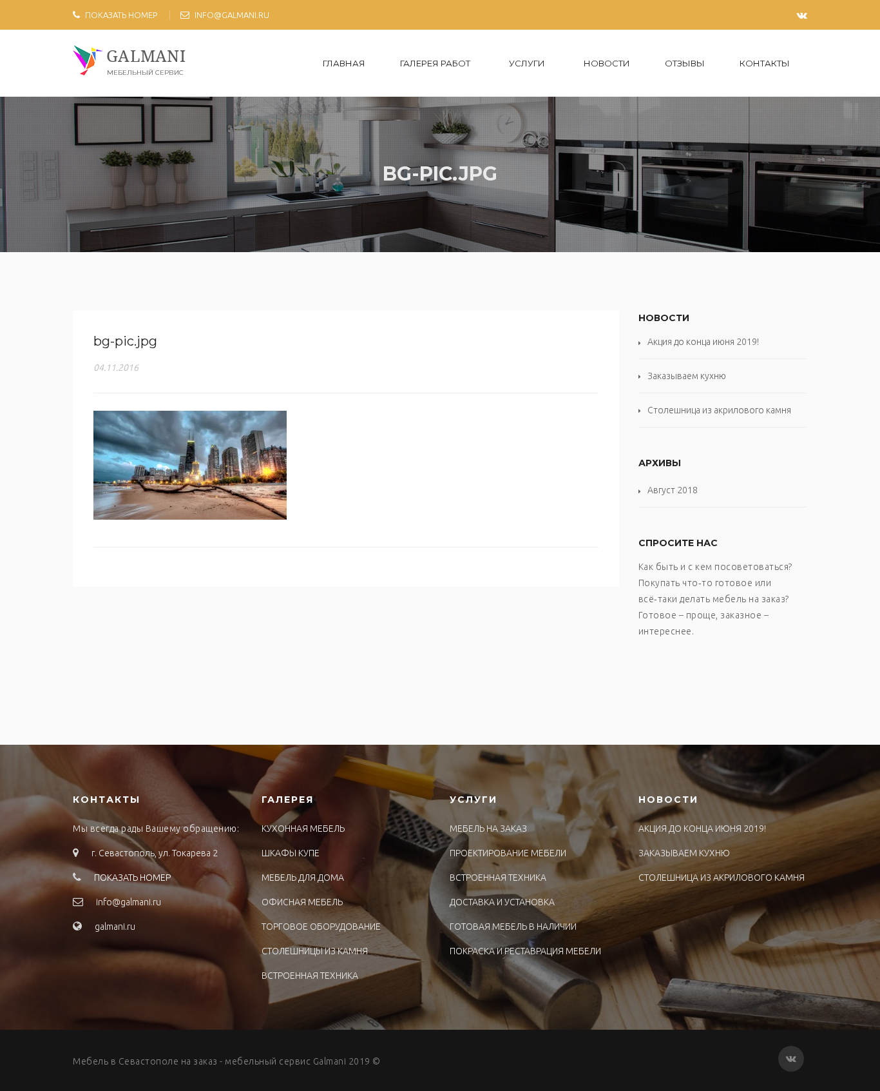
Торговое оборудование (321, 926)
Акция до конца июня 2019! (703, 342)
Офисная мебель (302, 902)
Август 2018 (672, 490)
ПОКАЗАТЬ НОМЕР (121, 14)
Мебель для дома (303, 877)
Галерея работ (435, 63)
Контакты (765, 63)
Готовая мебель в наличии (513, 926)
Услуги (527, 63)
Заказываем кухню (686, 376)
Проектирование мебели (508, 853)
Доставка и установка (502, 902)
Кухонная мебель (303, 828)
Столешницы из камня (315, 951)
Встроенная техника (310, 975)
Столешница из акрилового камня (719, 410)
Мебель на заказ (488, 828)
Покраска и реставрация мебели (525, 951)
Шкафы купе (291, 853)
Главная (344, 63)
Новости (607, 63)
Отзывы (685, 63)
